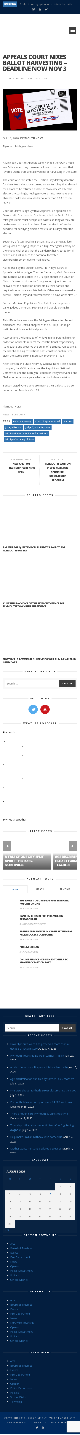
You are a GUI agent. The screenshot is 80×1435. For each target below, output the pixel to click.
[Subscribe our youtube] (45, 709)
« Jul (7, 1230)
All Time (65, 889)
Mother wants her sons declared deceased (36, 1148)
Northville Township (22, 1322)
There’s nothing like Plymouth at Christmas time (39, 1113)
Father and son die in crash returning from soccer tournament (46, 933)
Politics (14, 1275)
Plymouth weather (15, 819)
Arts (12, 1243)
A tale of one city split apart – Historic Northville (46, 4)
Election (68, 421)
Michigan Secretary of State (19, 439)
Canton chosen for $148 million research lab (41, 917)
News (6, 414)
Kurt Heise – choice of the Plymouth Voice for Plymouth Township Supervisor (33, 605)
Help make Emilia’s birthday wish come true (36, 1137)
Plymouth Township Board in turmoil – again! (37, 1055)
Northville (40, 1291)
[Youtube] (39, 9)
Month (40, 889)
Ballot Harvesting (22, 421)
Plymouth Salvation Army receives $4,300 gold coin (41, 1102)
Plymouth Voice (18, 78)
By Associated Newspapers (33, 924)
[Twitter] (33, 9)
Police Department (21, 1270)
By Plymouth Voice (29, 908)
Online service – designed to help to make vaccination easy (44, 961)
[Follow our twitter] (33, 709)
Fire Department (20, 1257)
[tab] (15, 889)
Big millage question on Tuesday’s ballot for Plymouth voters (34, 549)
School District (19, 1279)
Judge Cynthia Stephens (37, 427)
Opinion (15, 1266)
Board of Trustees (21, 1248)
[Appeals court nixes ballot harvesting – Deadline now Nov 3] (40, 109)
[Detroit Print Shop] (40, 989)
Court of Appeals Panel (47, 421)
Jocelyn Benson (13, 427)
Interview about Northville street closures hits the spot (43, 1090)
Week (15, 889)
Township (16, 1401)
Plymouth (18, 414)
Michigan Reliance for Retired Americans (26, 433)
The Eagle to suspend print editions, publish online (44, 902)
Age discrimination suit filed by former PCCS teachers (42, 1079)
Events (14, 1252)
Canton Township (40, 1235)
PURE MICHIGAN (29, 947)
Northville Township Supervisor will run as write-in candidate (39, 660)
